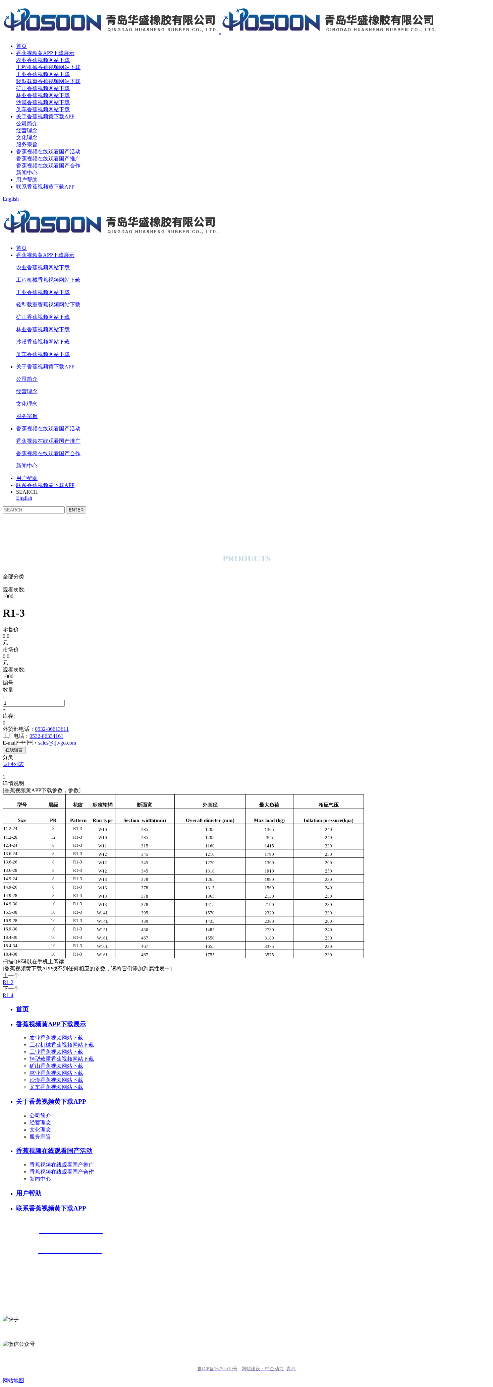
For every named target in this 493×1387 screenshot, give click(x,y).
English (11, 199)
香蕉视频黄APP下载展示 (45, 53)
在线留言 (14, 749)
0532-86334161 (46, 736)
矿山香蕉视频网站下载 (43, 88)
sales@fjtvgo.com (57, 743)
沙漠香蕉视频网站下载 (43, 102)
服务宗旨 (27, 144)
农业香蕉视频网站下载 (43, 60)
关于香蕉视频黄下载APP (45, 116)
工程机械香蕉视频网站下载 (48, 67)
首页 (21, 46)
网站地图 (13, 1380)
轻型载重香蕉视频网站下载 (48, 81)
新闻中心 (27, 173)
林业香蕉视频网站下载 (43, 95)
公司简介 (27, 123)
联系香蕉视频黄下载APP (45, 187)
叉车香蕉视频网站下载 (43, 109)
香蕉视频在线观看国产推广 (48, 158)
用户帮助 (27, 180)
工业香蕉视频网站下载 (43, 74)
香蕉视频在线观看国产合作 (48, 165)
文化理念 (27, 137)
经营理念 (27, 130)
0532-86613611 (52, 729)
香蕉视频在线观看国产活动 (48, 151)
